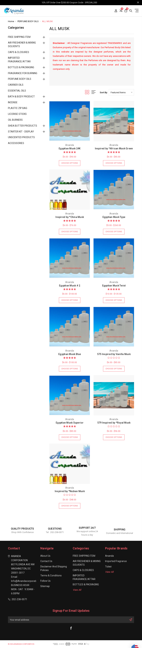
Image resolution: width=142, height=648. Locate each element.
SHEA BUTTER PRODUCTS (22, 125)
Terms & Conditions (51, 575)
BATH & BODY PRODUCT (21, 96)
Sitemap (45, 586)
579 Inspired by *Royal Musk (114, 422)
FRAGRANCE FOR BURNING (22, 73)
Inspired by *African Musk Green (114, 148)
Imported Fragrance (116, 561)
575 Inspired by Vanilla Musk (114, 354)
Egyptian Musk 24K (70, 148)
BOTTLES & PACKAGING (21, 67)
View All (77, 589)
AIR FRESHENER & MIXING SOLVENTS (22, 44)
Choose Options (69, 163)
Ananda (109, 555)
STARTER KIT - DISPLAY (21, 131)
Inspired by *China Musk (69, 217)
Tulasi (108, 566)
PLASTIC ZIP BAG (17, 108)
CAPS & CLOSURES (18, 52)
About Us (45, 555)
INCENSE (12, 102)
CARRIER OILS (15, 84)
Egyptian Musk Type (114, 217)
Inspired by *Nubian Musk (70, 491)
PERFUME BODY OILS (19, 79)
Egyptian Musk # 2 (69, 285)
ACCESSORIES (16, 143)
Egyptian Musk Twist (114, 285)
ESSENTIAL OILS (17, 90)
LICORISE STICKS (17, 114)
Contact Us (46, 561)
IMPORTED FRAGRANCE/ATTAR (19, 59)
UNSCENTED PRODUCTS (21, 137)
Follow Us (45, 580)
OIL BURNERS (15, 119)
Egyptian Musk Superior (70, 422)
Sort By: (104, 92)
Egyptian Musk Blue (69, 354)
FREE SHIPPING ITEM (19, 37)
